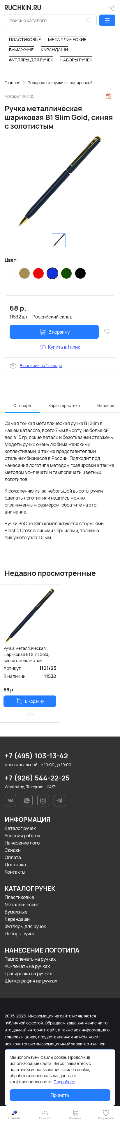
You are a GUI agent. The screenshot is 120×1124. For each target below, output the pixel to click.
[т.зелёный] (66, 273)
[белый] (10, 273)
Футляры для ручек (25, 926)
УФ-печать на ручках (27, 966)
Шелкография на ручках (31, 981)
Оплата (13, 857)
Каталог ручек (20, 828)
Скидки (13, 850)
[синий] (52, 273)
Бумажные (16, 912)
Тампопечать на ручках (30, 959)
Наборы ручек (20, 933)
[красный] (38, 273)
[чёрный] (80, 273)
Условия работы (22, 835)
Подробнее (64, 1081)
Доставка (15, 864)
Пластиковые (19, 897)
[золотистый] (24, 273)
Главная (12, 82)
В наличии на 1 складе (41, 365)
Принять (60, 1095)
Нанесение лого (22, 843)
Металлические (22, 904)
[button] (107, 20)
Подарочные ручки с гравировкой (60, 82)
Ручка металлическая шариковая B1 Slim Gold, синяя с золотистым (26, 654)
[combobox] (51, 20)
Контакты (15, 872)
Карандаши (17, 919)
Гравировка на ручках (28, 973)
